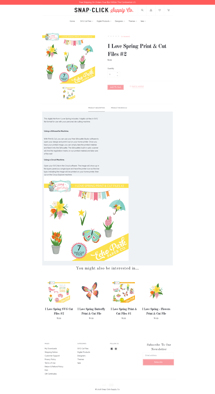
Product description (96, 108)
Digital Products (103, 21)
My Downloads (51, 349)
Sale (142, 21)
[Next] (92, 93)
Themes (132, 21)
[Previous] (45, 93)
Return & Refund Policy (54, 367)
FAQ (46, 370)
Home (72, 21)
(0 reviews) (125, 36)
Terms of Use (50, 363)
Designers (119, 21)
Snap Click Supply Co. (111, 389)
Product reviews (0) (119, 108)
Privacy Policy (50, 359)
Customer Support (52, 356)
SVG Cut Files (85, 21)
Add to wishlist (138, 86)
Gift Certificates (51, 374)
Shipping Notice (51, 352)
